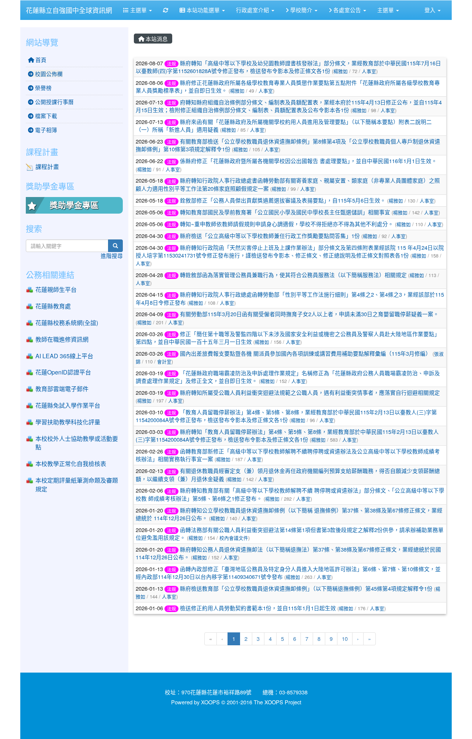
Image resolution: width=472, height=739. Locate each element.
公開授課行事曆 (54, 102)
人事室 (369, 71)
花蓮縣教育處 (53, 306)
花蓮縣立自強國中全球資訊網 (69, 10)
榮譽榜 (43, 87)
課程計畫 (47, 166)
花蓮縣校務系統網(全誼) (66, 322)
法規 (171, 64)
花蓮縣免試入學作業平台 (67, 405)
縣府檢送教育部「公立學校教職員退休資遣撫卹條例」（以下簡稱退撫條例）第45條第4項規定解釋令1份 (306, 588)
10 (345, 638)
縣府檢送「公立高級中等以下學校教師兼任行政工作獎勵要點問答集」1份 (270, 235)
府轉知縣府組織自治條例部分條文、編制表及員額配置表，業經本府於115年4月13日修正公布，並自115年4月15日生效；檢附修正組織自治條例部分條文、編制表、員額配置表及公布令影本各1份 (289, 106)
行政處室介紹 (253, 10)
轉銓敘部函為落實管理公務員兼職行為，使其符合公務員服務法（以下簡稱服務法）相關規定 (293, 275)
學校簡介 (301, 10)
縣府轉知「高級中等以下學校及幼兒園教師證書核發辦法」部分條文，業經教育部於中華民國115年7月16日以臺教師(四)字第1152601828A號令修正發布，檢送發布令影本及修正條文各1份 (288, 67)
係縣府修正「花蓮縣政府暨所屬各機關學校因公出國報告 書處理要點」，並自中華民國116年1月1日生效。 (308, 161)
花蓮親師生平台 (56, 289)
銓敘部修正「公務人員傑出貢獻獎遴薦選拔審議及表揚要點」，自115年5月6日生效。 (283, 200)
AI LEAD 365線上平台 (64, 356)
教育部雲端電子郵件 (61, 388)
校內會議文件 (233, 537)
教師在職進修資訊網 (61, 339)
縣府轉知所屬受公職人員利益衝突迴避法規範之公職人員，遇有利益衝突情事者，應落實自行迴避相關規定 (310, 392)
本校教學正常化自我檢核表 (70, 463)
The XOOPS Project (277, 702)
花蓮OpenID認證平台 (63, 372)
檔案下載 (45, 116)
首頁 (40, 59)
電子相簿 (45, 130)
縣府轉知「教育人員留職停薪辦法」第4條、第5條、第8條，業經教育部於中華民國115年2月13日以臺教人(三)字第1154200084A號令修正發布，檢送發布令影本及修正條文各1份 (287, 435)
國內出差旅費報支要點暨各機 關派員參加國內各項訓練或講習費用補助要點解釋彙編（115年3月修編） (305, 353)
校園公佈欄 (48, 73)
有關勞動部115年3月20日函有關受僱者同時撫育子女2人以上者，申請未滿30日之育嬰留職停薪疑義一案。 (309, 314)
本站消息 (156, 38)
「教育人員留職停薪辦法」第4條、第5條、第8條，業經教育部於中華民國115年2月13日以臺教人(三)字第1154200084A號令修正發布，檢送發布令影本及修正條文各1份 (286, 416)
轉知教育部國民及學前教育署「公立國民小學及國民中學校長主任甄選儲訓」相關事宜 (285, 212)
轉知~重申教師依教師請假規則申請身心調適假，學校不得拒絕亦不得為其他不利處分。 (286, 224)
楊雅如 (340, 71)
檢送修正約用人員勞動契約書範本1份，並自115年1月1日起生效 (258, 608)
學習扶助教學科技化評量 (67, 422)
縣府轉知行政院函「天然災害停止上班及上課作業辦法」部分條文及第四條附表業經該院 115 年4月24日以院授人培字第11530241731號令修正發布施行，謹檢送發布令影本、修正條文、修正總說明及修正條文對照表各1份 (290, 251)
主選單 (138, 10)
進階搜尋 (112, 255)
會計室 (164, 361)
